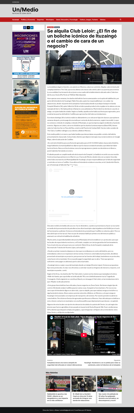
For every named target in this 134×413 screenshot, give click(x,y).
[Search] (120, 19)
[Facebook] (24, 27)
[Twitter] (28, 27)
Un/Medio (25, 9)
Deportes (40, 20)
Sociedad (15, 20)
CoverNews (78, 410)
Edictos (102, 20)
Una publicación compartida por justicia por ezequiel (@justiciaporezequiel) (72, 220)
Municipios (50, 20)
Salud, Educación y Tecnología (67, 20)
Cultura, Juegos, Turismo (89, 20)
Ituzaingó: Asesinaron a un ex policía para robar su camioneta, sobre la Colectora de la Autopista (102, 362)
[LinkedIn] (31, 27)
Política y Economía (28, 20)
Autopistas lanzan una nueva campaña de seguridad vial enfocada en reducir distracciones (64, 362)
